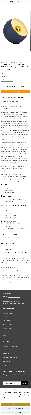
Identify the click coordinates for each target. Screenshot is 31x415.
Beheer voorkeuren (15, 412)
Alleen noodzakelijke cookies (15, 408)
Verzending (6, 354)
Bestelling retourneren (10, 357)
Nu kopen (15, 91)
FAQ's (5, 365)
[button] (3, 2)
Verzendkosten (11, 72)
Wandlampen (7, 324)
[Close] (30, 389)
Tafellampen (7, 321)
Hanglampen (7, 317)
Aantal (3, 76)
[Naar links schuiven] (12, 59)
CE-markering (9, 247)
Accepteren (16, 404)
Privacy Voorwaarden (9, 350)
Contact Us (6, 361)
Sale (4, 335)
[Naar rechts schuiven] (19, 59)
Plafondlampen (8, 313)
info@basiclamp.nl (14, 297)
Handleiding (8, 249)
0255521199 (20, 299)
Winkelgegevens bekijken (10, 101)
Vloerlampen (7, 328)
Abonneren (24, 383)
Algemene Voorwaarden (10, 346)
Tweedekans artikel (9, 332)
